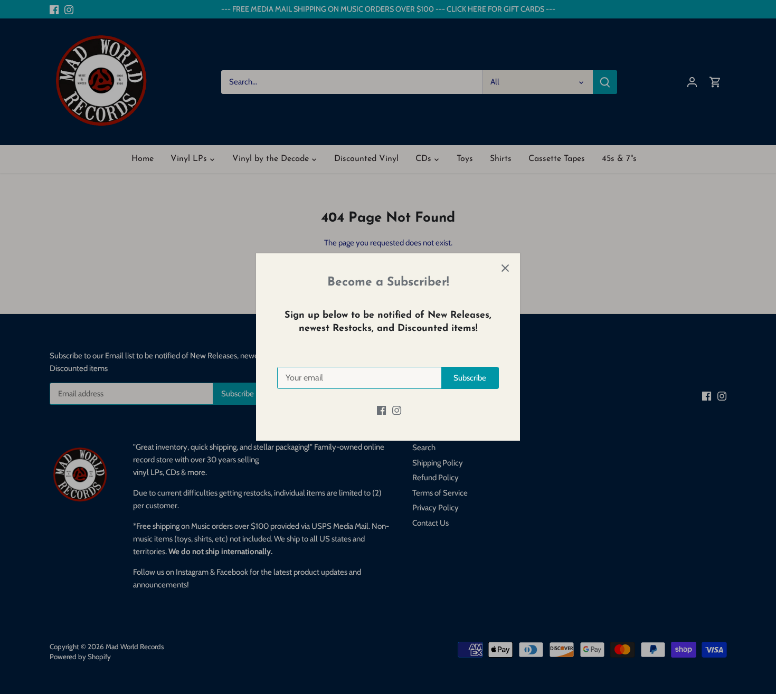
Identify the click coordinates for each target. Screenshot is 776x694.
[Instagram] (396, 410)
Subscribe (469, 378)
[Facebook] (381, 410)
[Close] (505, 268)
